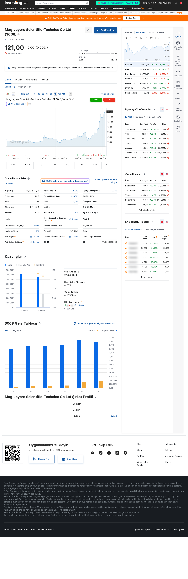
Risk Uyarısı (179, 529)
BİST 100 (129, 65)
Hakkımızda (170, 444)
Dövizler (129, 32)
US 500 (128, 79)
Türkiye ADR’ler (121, 13)
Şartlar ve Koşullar (142, 529)
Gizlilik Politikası (162, 529)
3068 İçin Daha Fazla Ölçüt (106, 181)
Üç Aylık (17, 330)
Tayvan (113, 416)
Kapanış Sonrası (80, 13)
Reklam (168, 450)
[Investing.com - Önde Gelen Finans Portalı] (16, 3)
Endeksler (140, 32)
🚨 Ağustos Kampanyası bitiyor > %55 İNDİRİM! (118, 3)
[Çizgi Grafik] (13, 94)
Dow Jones (130, 74)
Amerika (133, 13)
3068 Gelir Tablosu (21, 323)
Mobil (139, 450)
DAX (127, 69)
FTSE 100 (129, 88)
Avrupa (142, 13)
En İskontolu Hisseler (137, 221)
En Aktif (128, 117)
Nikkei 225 (130, 83)
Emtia (151, 32)
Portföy (140, 456)
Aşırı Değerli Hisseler (155, 229)
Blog (139, 444)
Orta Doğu (151, 13)
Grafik (18, 79)
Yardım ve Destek (173, 456)
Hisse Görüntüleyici (120, 8)
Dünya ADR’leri (106, 13)
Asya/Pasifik (163, 13)
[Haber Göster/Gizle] (70, 94)
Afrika (172, 13)
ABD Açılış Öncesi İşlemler (60, 13)
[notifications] (176, 2)
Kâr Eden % (140, 117)
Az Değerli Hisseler (133, 229)
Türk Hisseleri (42, 13)
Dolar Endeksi (131, 93)
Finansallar (32, 79)
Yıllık (7, 330)
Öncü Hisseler (133, 174)
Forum (45, 79)
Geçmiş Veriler (24, 87)
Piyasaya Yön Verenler (138, 109)
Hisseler (10, 13)
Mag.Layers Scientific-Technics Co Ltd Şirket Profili (49, 397)
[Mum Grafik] (7, 94)
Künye (168, 462)
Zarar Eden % (155, 117)
